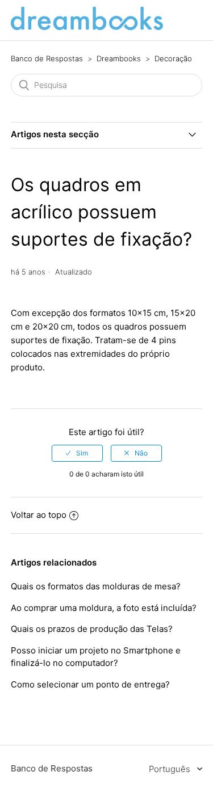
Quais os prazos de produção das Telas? (92, 628)
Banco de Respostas (47, 58)
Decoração (173, 58)
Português (171, 769)
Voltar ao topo (38, 514)
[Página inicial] (87, 27)
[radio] (77, 453)
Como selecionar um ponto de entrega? (90, 684)
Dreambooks (119, 58)
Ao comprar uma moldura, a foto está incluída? (104, 607)
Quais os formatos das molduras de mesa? (96, 586)
